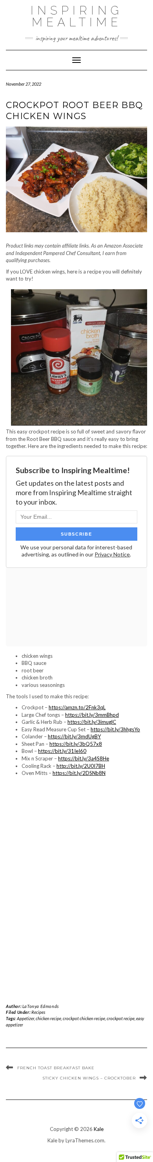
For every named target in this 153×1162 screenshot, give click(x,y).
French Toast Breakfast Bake (56, 1067)
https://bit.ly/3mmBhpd (92, 715)
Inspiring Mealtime (77, 16)
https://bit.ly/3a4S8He (83, 758)
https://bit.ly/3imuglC (91, 722)
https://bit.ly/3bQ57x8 (75, 744)
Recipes (38, 1012)
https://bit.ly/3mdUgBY (74, 736)
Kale (99, 1129)
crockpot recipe (121, 1018)
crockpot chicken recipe (84, 1018)
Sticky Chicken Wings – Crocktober (89, 1078)
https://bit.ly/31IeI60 (62, 751)
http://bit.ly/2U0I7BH (80, 766)
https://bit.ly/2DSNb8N (79, 773)
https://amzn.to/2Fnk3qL (77, 707)
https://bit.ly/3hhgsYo (115, 729)
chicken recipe (48, 1018)
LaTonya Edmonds (40, 1006)
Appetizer (25, 1018)
